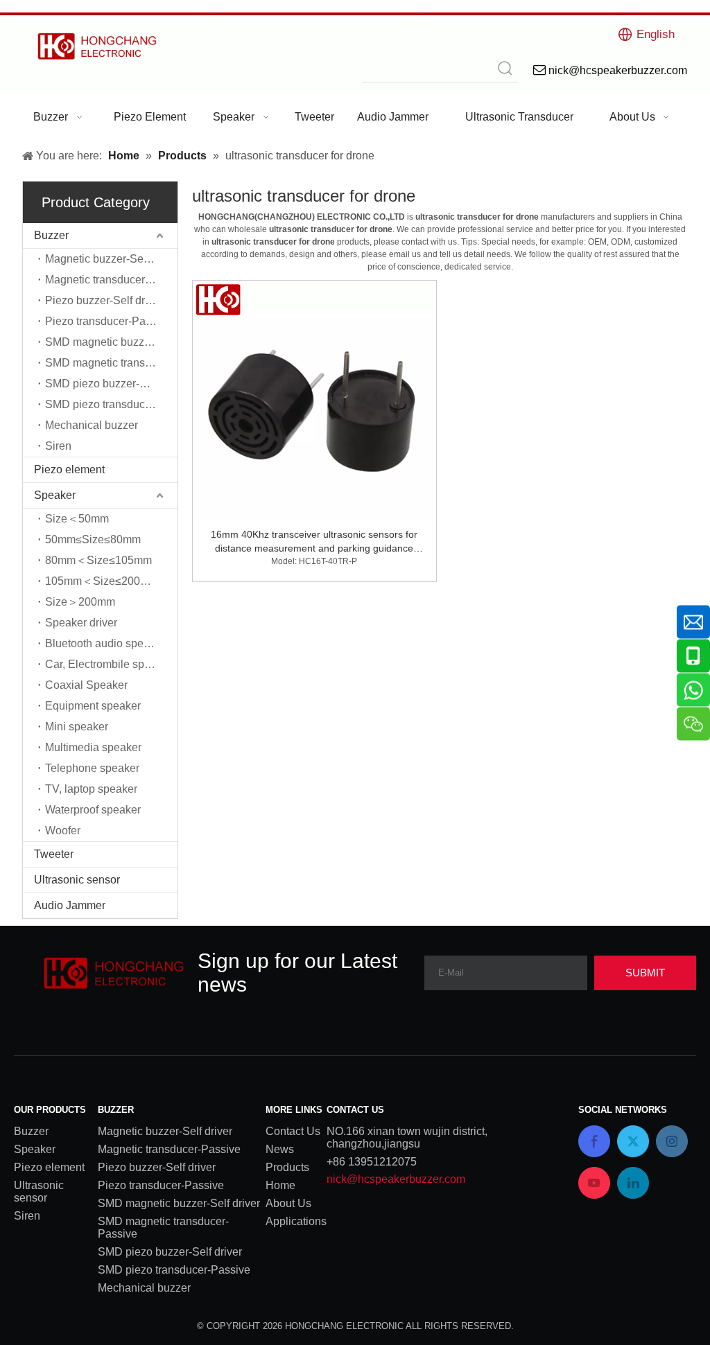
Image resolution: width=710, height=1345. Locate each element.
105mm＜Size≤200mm (101, 581)
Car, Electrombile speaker (108, 664)
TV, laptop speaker (91, 789)
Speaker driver (81, 622)
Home (280, 1185)
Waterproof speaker (93, 810)
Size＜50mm (77, 519)
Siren (58, 446)
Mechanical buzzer (91, 425)
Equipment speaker (93, 706)
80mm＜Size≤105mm (98, 560)
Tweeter (53, 854)
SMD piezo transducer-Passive (111, 404)
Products (287, 1167)
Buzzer (51, 235)
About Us (288, 1203)
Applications (296, 1221)
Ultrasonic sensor (77, 880)
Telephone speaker (92, 768)
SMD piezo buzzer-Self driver (111, 383)
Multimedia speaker (93, 747)
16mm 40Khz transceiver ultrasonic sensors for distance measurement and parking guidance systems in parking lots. (314, 542)
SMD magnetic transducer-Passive (111, 363)
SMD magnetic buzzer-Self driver (111, 342)
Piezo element (69, 469)
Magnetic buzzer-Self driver (111, 259)
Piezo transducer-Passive (108, 321)
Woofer (62, 830)
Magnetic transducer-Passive (111, 279)
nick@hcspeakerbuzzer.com (396, 1179)
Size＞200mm (80, 602)
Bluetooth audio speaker (105, 643)
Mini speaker (76, 726)
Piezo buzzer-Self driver (104, 300)
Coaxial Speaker (86, 685)
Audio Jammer (69, 905)
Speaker (55, 495)
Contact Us (293, 1131)
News (280, 1149)
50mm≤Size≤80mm (93, 539)
